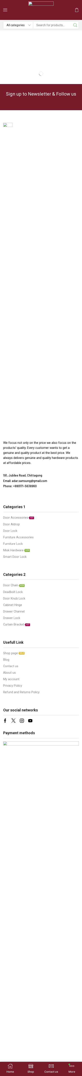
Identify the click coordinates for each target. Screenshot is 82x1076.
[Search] (75, 25)
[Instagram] (22, 721)
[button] (5, 10)
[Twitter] (13, 721)
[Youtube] (30, 721)
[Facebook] (5, 721)
